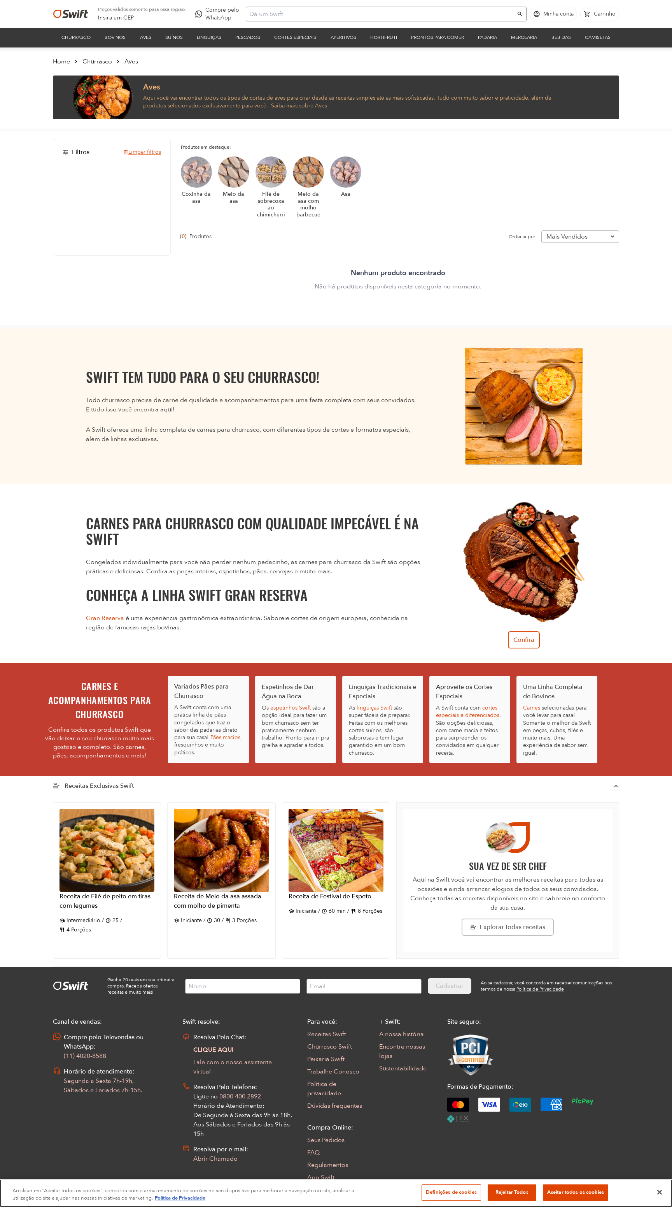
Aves (145, 37)
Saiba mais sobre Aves (299, 105)
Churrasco (76, 37)
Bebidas (561, 37)
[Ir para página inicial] (71, 14)
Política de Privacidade (180, 1198)
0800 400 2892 (240, 1096)
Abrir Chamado (215, 1158)
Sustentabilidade (403, 1068)
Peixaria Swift (326, 1059)
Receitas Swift (326, 1034)
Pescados (247, 37)
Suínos (174, 37)
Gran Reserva (105, 618)
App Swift (320, 1177)
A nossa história (401, 1034)
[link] (116, 18)
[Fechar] (659, 1192)
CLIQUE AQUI (213, 1049)
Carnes (531, 708)
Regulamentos (327, 1165)
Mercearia (524, 37)
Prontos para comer (437, 37)
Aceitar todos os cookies (575, 1192)
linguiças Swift (374, 708)
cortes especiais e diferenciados (467, 711)
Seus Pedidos (326, 1140)
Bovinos (115, 37)
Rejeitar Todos (511, 1192)
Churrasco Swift (329, 1046)
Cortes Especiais (295, 37)
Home (61, 61)
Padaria (487, 37)
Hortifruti (383, 37)
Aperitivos (343, 37)
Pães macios (225, 737)
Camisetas (598, 37)
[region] (336, 1193)
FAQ (313, 1152)
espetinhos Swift (290, 708)
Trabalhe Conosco (333, 1071)
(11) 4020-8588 (85, 1056)
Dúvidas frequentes (334, 1106)
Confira (523, 640)
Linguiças (209, 37)
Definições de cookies (451, 1192)
